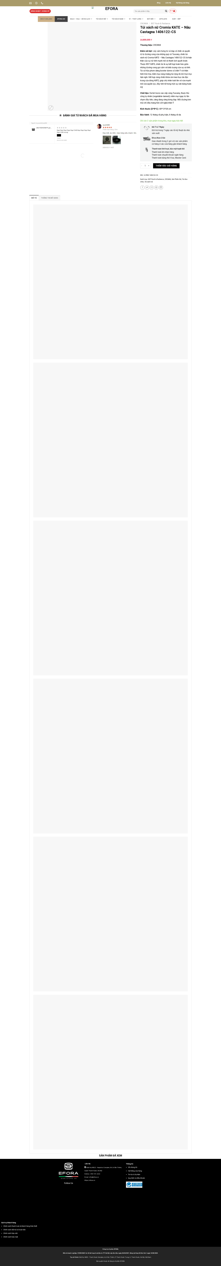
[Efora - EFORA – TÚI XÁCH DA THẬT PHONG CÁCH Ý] (110, 11)
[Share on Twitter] (147, 187)
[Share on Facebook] (142, 187)
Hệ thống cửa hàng (135, 1171)
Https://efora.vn (89, 1180)
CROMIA (144, 23)
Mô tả (34, 198)
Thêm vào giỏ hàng (166, 166)
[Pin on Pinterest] (156, 187)
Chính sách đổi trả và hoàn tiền (14, 1230)
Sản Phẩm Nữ (176, 179)
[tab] (34, 198)
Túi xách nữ (149, 182)
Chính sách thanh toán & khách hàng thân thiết (20, 1226)
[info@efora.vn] (30, 3)
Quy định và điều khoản (136, 1178)
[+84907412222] (42, 3)
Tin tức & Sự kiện (134, 1174)
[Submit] (166, 11)
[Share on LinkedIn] (161, 187)
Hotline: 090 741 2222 (92, 1174)
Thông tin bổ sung (49, 198)
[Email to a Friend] (152, 187)
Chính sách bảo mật (10, 1237)
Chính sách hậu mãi (10, 1233)
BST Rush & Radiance (160, 23)
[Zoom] (50, 107)
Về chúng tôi (132, 1167)
